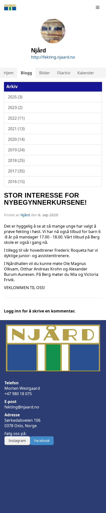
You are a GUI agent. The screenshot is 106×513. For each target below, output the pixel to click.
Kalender (85, 73)
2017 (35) (16, 171)
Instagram (17, 440)
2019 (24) (16, 150)
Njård (25, 214)
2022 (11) (16, 118)
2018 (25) (16, 160)
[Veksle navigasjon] (97, 7)
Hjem (9, 73)
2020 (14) (16, 139)
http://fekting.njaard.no (53, 57)
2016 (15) (16, 181)
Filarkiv (63, 73)
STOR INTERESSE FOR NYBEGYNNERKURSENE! (45, 199)
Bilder (44, 73)
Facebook (42, 440)
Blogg (26, 73)
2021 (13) (16, 128)
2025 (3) (15, 97)
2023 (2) (15, 107)
